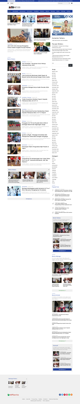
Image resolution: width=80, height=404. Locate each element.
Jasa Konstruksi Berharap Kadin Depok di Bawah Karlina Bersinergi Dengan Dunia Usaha (42, 0)
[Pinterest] (65, 395)
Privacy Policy (34, 399)
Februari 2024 (55, 124)
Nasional (54, 168)
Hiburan (47, 11)
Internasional (22, 11)
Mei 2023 (54, 140)
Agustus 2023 (55, 135)
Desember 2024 (55, 106)
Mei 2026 (54, 76)
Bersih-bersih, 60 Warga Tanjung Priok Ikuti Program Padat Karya (63, 200)
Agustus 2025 (55, 92)
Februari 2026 (55, 82)
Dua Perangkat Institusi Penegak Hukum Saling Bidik (40, 53)
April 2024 (54, 121)
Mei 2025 (54, 98)
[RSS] (71, 395)
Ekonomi (42, 11)
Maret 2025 (54, 101)
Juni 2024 (54, 117)
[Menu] (8, 3)
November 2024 (55, 108)
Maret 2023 (54, 143)
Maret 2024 (54, 122)
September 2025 (55, 90)
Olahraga (63, 11)
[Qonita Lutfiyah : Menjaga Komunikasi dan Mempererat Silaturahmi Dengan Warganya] (14, 137)
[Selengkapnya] (48, 169)
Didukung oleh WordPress (36, 400)
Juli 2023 (53, 136)
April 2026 (54, 78)
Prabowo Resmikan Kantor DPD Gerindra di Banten (63, 213)
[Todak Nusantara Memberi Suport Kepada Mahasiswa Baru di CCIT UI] (14, 102)
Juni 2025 (54, 96)
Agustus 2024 (55, 113)
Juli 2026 (53, 73)
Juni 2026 (54, 75)
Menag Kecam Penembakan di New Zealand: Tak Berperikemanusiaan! (62, 195)
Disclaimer (45, 399)
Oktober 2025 (55, 89)
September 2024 (55, 112)
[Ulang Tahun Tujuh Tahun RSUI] (29, 18)
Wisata (57, 11)
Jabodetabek (15, 11)
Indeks (12, 3)
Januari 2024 (54, 126)
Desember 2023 (55, 128)
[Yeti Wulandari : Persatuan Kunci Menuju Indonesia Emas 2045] (14, 66)
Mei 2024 (54, 119)
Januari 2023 (54, 147)
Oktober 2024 (55, 110)
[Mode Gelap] (71, 3)
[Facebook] (60, 395)
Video (53, 181)
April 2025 (54, 99)
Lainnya (68, 11)
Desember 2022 (55, 149)
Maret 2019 (54, 152)
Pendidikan (36, 11)
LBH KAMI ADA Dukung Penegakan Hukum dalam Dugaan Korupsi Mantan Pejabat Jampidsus (19, 47)
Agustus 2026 (55, 71)
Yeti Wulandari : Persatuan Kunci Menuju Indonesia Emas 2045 (34, 64)
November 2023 (55, 129)
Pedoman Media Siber (53, 399)
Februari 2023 (55, 145)
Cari (53, 63)
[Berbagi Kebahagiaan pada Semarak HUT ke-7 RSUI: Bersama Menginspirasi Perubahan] (14, 18)
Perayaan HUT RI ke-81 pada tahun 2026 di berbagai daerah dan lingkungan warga (35, 123)
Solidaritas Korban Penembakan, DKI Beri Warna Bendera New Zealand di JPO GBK (63, 191)
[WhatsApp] (69, 395)
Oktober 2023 (55, 131)
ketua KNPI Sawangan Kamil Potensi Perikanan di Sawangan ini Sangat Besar (43, 24)
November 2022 (55, 151)
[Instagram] (67, 395)
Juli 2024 (53, 115)
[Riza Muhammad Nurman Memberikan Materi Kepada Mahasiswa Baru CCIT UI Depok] (14, 114)
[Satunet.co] (14, 7)
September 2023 (55, 133)
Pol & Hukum (29, 11)
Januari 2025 (54, 105)
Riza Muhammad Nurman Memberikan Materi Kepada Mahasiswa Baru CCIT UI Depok (35, 111)
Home (9, 11)
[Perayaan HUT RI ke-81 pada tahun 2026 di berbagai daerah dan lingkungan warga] (14, 125)
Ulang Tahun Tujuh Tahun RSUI (28, 23)
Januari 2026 (54, 83)
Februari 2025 (55, 103)
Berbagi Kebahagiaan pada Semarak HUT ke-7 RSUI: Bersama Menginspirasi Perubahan (13, 24)
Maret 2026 (54, 80)
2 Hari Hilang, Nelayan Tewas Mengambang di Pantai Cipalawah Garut (63, 204)
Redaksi (40, 399)
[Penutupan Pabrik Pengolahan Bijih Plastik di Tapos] (14, 149)
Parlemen (24, 61)
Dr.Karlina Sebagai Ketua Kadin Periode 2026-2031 (13, 180)
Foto (53, 161)
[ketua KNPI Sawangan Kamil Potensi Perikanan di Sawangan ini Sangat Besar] (43, 18)
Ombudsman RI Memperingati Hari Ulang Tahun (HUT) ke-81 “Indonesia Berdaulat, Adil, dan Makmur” (36, 160)
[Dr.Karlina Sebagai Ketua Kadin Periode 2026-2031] (14, 90)
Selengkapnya (29, 198)
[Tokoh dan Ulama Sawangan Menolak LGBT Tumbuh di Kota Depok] (42, 33)
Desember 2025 (55, 85)
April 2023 (54, 142)
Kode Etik (28, 399)
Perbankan (54, 175)
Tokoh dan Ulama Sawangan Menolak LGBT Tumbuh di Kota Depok (42, 39)
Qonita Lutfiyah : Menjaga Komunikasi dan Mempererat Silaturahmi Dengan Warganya (35, 135)
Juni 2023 (54, 138)
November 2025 (55, 87)
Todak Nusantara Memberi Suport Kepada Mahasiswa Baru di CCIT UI (34, 100)
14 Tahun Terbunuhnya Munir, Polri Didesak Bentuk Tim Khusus (62, 208)
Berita (23, 156)
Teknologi (53, 11)
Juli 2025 (53, 94)
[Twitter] (62, 395)
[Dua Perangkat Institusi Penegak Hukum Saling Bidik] (42, 46)
